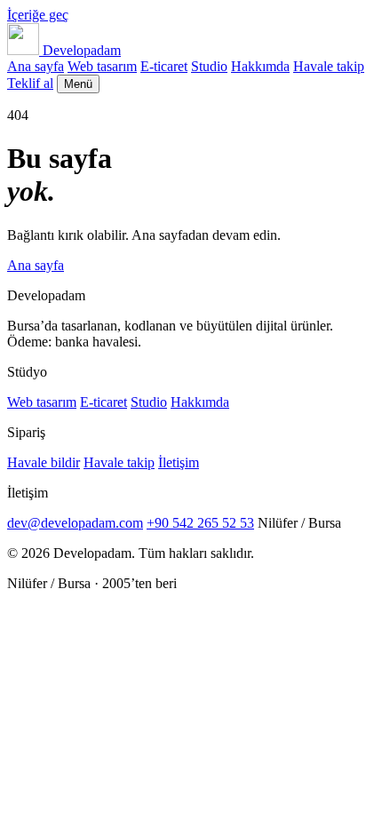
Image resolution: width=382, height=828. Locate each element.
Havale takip (328, 66)
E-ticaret (163, 66)
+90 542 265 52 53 (200, 522)
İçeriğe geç (37, 14)
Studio (209, 66)
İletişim (178, 462)
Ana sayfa (35, 66)
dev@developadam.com (75, 522)
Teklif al (30, 83)
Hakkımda (260, 66)
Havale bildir (43, 462)
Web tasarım (102, 66)
